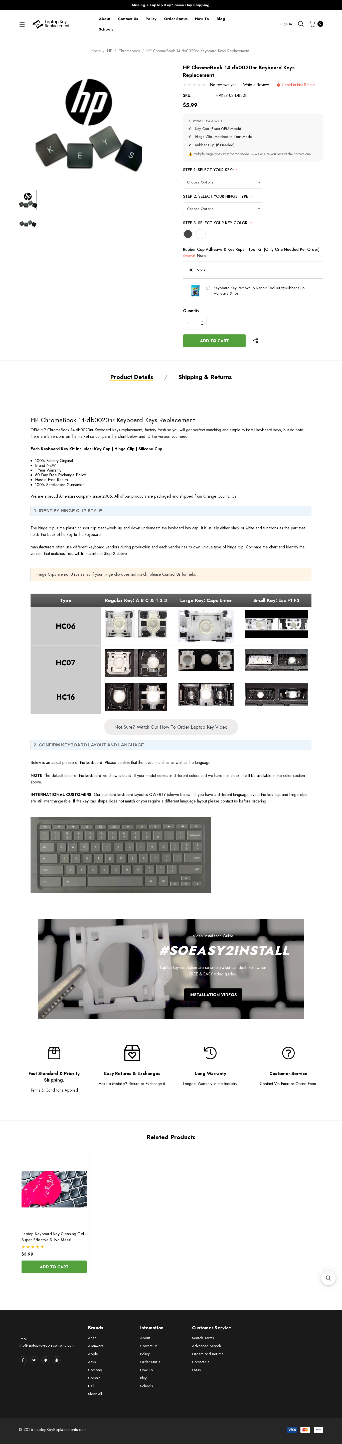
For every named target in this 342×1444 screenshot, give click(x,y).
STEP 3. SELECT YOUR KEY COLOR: (217, 223)
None (201, 270)
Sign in (286, 24)
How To (146, 1370)
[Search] (300, 24)
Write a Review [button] (256, 84)
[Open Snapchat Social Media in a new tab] (57, 1360)
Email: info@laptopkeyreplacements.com (47, 1342)
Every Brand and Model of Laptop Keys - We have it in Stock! (171, 5)
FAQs (196, 1370)
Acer (92, 1338)
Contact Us (171, 574)
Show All (95, 1394)
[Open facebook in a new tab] (23, 1360)
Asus (92, 1362)
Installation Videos (213, 995)
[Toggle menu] (22, 24)
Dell (91, 1386)
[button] (328, 1278)
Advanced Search (206, 1346)
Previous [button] (72, 5)
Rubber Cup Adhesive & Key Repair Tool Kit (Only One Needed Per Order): (251, 252)
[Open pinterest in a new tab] (45, 1360)
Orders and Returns (207, 1354)
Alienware (96, 1346)
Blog (143, 1378)
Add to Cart (54, 1267)
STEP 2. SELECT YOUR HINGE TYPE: (218, 196)
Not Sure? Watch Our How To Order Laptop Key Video (171, 726)
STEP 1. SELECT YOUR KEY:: (210, 170)
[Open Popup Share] (255, 340)
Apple (93, 1354)
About (145, 1338)
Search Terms (203, 1338)
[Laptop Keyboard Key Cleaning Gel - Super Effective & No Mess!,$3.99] (54, 1189)
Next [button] (269, 5)
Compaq (95, 1370)
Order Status (150, 1362)
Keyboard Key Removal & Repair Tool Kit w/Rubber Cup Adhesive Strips (259, 290)
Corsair (94, 1378)
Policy (145, 1354)
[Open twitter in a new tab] (34, 1360)
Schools (146, 1386)
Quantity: (191, 311)
